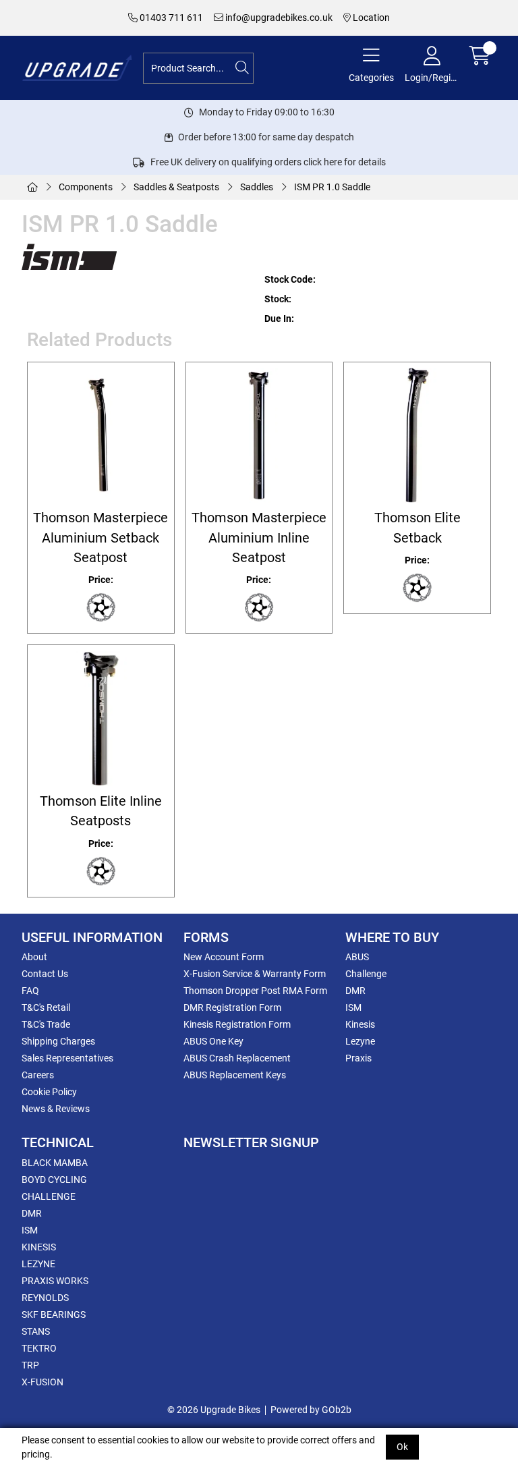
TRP (30, 1365)
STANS (36, 1331)
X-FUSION (42, 1382)
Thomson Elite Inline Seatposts (101, 811)
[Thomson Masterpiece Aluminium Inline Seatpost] (259, 435)
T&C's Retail (46, 1007)
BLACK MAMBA (55, 1162)
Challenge (365, 973)
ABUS (357, 956)
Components (86, 187)
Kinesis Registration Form (237, 1024)
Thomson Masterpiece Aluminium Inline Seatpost (259, 537)
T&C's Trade (46, 1024)
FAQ (30, 990)
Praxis (358, 1058)
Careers (38, 1075)
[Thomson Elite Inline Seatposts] (101, 718)
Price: (100, 579)
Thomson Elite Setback (417, 527)
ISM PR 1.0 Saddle (332, 187)
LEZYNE (38, 1263)
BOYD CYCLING (54, 1179)
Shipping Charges (58, 1041)
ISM (353, 1007)
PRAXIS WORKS (55, 1280)
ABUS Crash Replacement (237, 1058)
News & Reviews (56, 1108)
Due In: (279, 318)
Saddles (256, 187)
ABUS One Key (213, 1041)
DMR (355, 990)
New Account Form (223, 956)
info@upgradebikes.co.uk (278, 17)
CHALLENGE (49, 1196)
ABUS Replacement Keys (234, 1075)
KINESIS (39, 1247)
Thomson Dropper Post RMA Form (255, 990)
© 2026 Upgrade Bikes (213, 1409)
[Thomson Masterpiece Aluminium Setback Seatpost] (101, 435)
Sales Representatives (67, 1058)
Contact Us (45, 973)
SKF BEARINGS (54, 1314)
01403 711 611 (170, 17)
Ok (402, 1446)
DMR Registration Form (232, 1007)
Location (370, 17)
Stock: (277, 299)
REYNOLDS (45, 1297)
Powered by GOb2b (310, 1409)
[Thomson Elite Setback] (417, 435)
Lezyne (360, 1041)
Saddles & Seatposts (176, 187)
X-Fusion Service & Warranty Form (254, 973)
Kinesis (360, 1024)
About (34, 956)
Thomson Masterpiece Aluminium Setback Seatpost (100, 537)
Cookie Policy (49, 1091)
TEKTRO (39, 1348)
